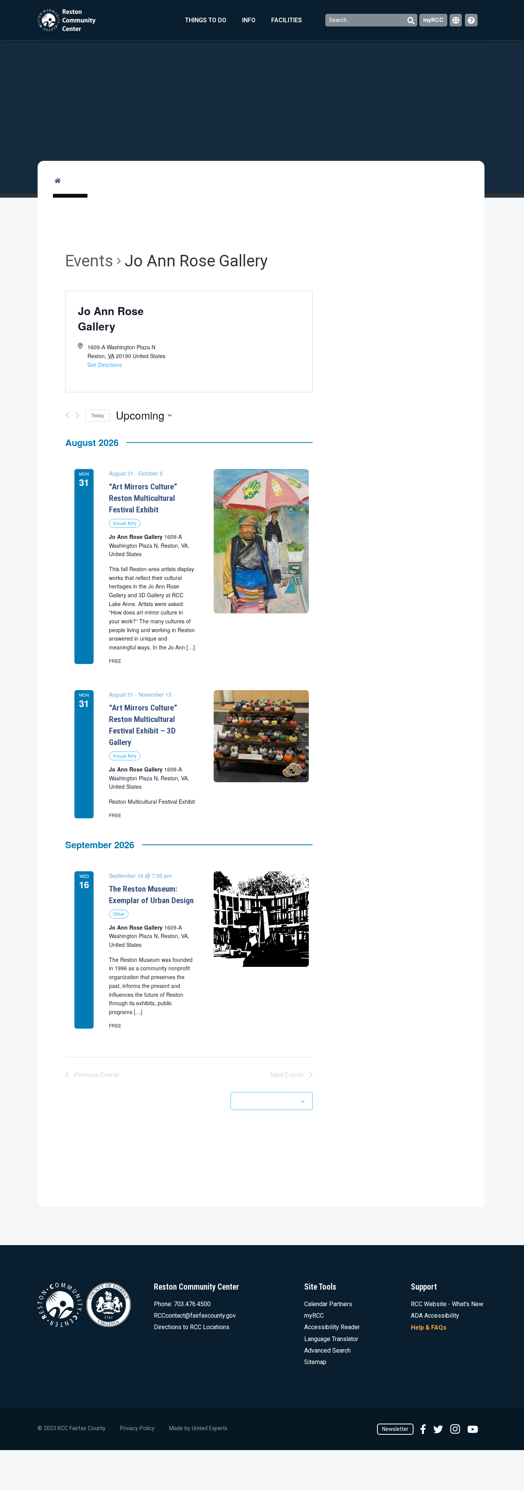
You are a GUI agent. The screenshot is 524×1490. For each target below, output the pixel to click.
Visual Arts (125, 523)
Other (119, 914)
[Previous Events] (67, 415)
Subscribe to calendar (267, 1101)
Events (89, 260)
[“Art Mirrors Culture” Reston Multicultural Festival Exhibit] (261, 541)
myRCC (433, 20)
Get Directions (104, 364)
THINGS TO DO (205, 20)
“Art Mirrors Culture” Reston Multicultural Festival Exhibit (143, 498)
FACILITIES (286, 20)
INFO (248, 20)
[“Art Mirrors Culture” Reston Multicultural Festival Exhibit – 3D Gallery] (261, 736)
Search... (340, 20)
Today (97, 415)
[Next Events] (77, 415)
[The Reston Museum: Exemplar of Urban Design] (261, 919)
